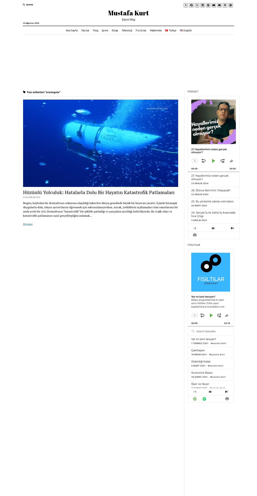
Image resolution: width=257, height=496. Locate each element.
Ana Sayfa (72, 30)
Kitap (115, 30)
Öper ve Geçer (200, 384)
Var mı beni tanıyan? (203, 339)
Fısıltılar (141, 30)
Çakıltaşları (198, 350)
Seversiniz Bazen (202, 372)
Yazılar (85, 30)
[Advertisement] (128, 62)
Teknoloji (127, 30)
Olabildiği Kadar (201, 361)
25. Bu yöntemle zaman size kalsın (212, 201)
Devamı (28, 224)
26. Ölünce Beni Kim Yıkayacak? (211, 190)
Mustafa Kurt (128, 12)
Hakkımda (156, 30)
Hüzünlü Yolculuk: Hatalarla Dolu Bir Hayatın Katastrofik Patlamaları (99, 192)
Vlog (95, 30)
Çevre (105, 30)
